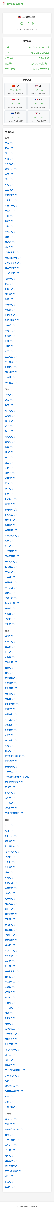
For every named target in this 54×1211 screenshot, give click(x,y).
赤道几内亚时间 (12, 1075)
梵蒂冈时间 (10, 593)
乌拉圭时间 (10, 698)
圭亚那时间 (10, 803)
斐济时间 (9, 1134)
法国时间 (9, 400)
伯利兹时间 (10, 792)
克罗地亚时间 (11, 530)
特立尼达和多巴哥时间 (15, 756)
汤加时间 (9, 1155)
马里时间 (9, 1023)
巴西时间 (9, 652)
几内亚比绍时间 (12, 1049)
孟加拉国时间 (11, 200)
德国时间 (9, 405)
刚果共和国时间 (12, 1086)
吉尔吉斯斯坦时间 (13, 263)
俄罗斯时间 (10, 421)
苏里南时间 (10, 798)
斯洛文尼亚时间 (12, 535)
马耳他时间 (10, 608)
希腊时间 (9, 483)
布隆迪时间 (10, 997)
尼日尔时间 (10, 1018)
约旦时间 (9, 299)
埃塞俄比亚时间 (12, 846)
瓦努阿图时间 (11, 1145)
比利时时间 (10, 436)
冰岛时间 (9, 468)
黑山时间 (9, 546)
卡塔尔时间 (10, 330)
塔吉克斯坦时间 (12, 268)
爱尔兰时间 (10, 473)
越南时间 (9, 179)
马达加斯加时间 (12, 971)
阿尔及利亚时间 (12, 851)
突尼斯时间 (10, 862)
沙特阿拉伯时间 (12, 320)
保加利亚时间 (11, 514)
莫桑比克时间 (11, 929)
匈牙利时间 (10, 504)
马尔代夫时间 (11, 382)
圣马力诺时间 (11, 598)
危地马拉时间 (11, 714)
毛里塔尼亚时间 (12, 1034)
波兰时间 (9, 488)
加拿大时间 (10, 641)
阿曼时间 (9, 346)
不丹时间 (9, 216)
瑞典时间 (9, 447)
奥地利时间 (10, 441)
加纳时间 (9, 877)
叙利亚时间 (10, 294)
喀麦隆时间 (10, 893)
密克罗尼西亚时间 (13, 1171)
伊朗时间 (9, 283)
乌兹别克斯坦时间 (13, 257)
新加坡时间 (10, 164)
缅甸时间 (9, 221)
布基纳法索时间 (12, 1029)
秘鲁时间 (9, 667)
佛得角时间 (10, 1065)
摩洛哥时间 (10, 857)
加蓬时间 (9, 1081)
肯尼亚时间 (10, 841)
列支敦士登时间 (12, 603)
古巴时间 (9, 735)
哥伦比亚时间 (11, 662)
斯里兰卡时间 (11, 205)
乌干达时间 (10, 898)
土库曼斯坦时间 (12, 273)
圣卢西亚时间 (11, 772)
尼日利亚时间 (11, 836)
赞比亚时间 (10, 909)
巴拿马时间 (10, 709)
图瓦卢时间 (10, 1186)
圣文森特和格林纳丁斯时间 (17, 777)
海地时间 (9, 745)
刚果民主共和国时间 (14, 1091)
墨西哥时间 (10, 646)
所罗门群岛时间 (12, 1140)
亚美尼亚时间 (11, 356)
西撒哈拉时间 (11, 1107)
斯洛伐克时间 (11, 499)
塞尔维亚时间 (11, 520)
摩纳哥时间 (10, 619)
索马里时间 (10, 987)
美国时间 (9, 636)
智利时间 (9, 672)
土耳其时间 (10, 377)
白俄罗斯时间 (11, 582)
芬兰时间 (9, 462)
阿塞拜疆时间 (11, 362)
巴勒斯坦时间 (11, 315)
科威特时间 (10, 336)
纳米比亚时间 (11, 935)
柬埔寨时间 (10, 231)
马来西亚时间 (11, 169)
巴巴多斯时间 (11, 761)
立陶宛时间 (10, 572)
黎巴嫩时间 (10, 304)
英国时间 (9, 395)
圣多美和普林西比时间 (15, 1070)
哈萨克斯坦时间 (12, 252)
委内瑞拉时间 (11, 678)
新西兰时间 (10, 1124)
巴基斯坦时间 (11, 195)
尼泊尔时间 (10, 211)
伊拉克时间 (10, 289)
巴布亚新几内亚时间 (14, 1129)
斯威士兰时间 (11, 950)
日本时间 (9, 148)
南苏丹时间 (10, 1002)
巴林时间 (9, 341)
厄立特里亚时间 (12, 982)
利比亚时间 (10, 867)
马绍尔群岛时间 (12, 1166)
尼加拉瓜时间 (11, 730)
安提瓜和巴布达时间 (14, 782)
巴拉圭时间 (10, 693)
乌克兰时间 (10, 577)
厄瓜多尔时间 (11, 683)
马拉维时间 (10, 919)
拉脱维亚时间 (11, 566)
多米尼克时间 (11, 808)
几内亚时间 (10, 1055)
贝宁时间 (9, 1096)
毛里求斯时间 (11, 955)
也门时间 (9, 351)
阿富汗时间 (10, 278)
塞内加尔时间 (11, 888)
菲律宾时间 (10, 190)
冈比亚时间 (10, 1060)
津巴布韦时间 (11, 914)
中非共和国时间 (12, 1008)
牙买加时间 (10, 751)
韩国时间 (9, 153)
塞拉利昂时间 (11, 1039)
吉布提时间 (10, 976)
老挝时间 (9, 226)
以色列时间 (10, 309)
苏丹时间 (9, 872)
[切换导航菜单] (49, 4)
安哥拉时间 (10, 924)
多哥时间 (9, 1101)
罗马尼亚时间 (11, 509)
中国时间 (9, 143)
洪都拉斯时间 (11, 725)
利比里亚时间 (11, 1044)
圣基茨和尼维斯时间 (14, 813)
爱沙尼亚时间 (11, 561)
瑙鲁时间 (9, 1176)
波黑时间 (9, 540)
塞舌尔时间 (10, 961)
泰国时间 (9, 174)
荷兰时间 (9, 426)
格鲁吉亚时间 (11, 367)
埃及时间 (9, 831)
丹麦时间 (9, 457)
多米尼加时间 (11, 740)
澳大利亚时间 (11, 1119)
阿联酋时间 (10, 325)
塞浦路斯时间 (11, 372)
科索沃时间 (10, 525)
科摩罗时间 (10, 966)
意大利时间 (10, 410)
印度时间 (9, 158)
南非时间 (9, 825)
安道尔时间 (10, 624)
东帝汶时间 (10, 242)
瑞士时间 (9, 431)
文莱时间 (9, 237)
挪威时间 (9, 452)
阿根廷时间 (10, 657)
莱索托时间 (10, 945)
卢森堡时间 (10, 613)
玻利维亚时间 (11, 688)
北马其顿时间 (11, 551)
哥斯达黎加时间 (12, 704)
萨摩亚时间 (10, 1150)
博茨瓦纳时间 (11, 940)
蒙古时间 (9, 247)
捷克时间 (9, 494)
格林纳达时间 (11, 766)
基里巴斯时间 (11, 1160)
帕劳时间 (9, 1181)
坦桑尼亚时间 (11, 903)
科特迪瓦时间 (11, 883)
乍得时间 (9, 1013)
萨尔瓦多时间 (11, 719)
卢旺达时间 (10, 992)
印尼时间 (9, 184)
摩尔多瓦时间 (11, 587)
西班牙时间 (10, 415)
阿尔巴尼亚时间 (12, 556)
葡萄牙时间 (10, 478)
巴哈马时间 (10, 787)
